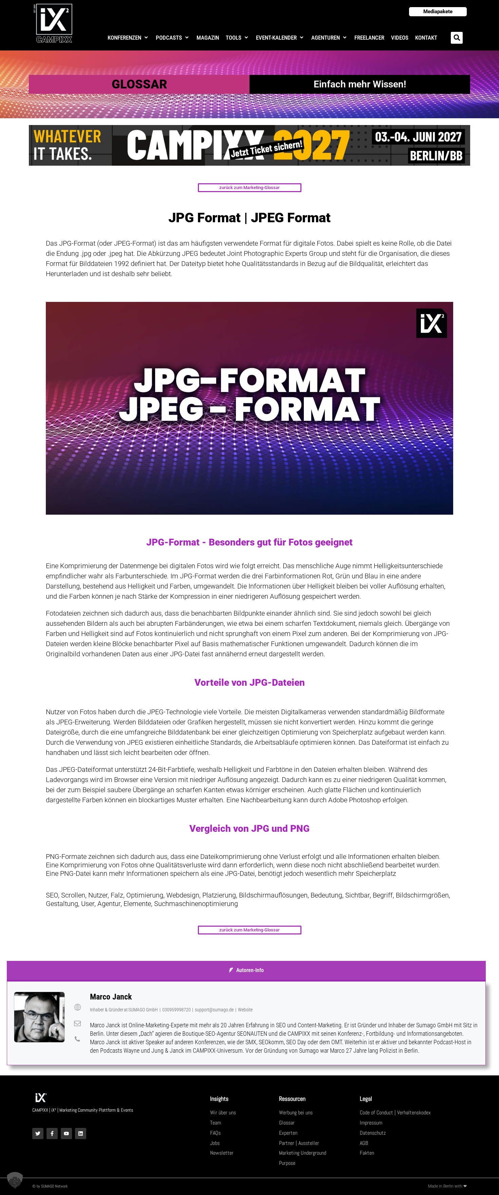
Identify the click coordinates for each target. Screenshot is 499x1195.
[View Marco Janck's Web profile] (77, 1007)
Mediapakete (437, 11)
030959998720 (176, 1009)
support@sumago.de (214, 1009)
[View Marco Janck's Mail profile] (77, 1023)
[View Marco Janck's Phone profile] (77, 1039)
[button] (128, 38)
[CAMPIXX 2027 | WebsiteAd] (249, 145)
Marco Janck (111, 997)
